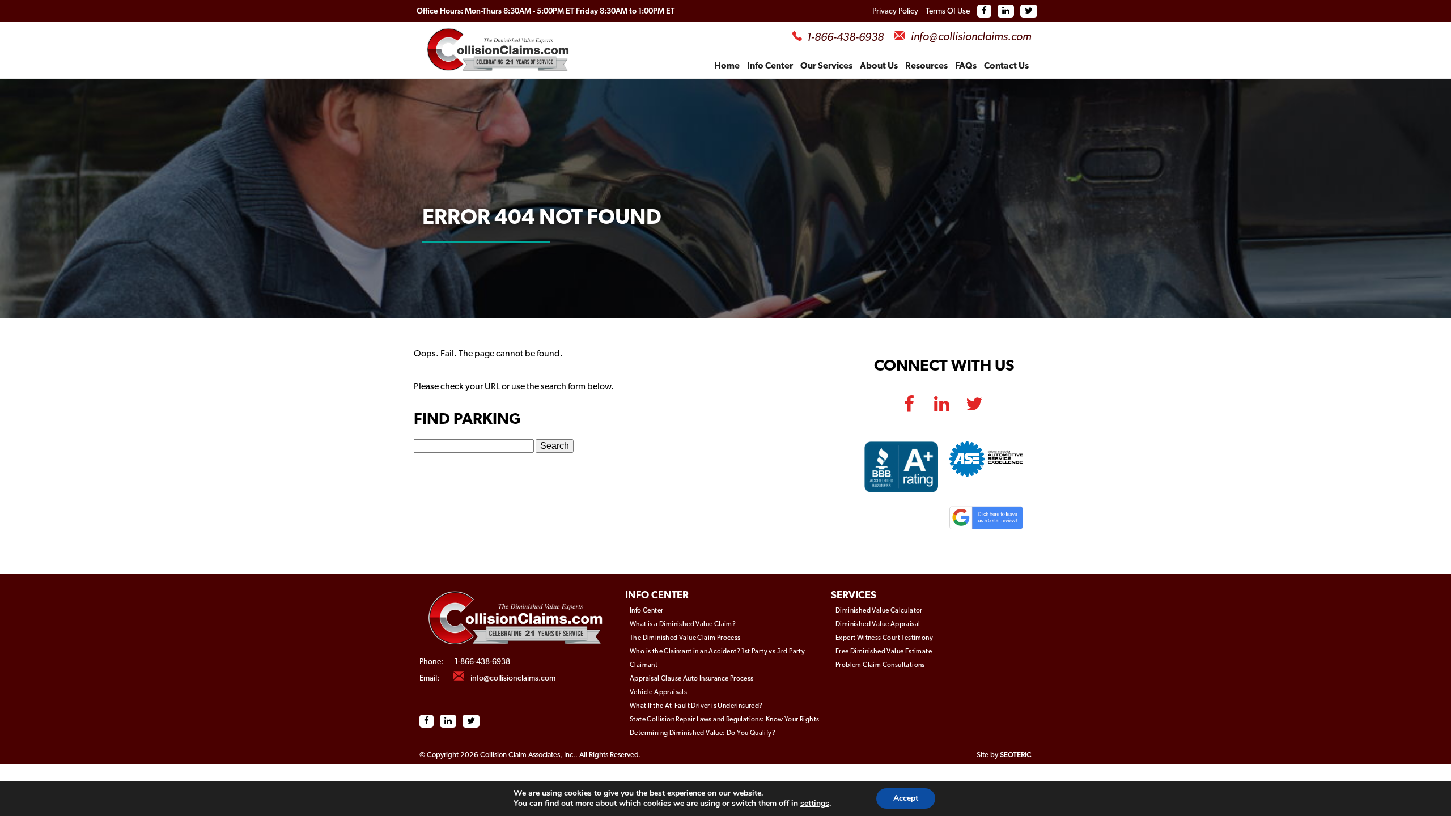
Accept (905, 798)
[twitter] (974, 398)
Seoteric (1016, 755)
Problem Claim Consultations (880, 665)
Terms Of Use (948, 11)
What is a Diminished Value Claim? (683, 624)
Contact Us (1006, 66)
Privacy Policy (895, 11)
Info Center (770, 66)
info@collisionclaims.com (971, 37)
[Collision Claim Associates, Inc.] (516, 653)
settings (814, 803)
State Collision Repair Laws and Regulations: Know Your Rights (724, 719)
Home (727, 66)
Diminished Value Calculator (879, 610)
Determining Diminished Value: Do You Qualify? (702, 733)
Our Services (826, 66)
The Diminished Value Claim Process (685, 638)
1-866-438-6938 (845, 38)
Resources (926, 66)
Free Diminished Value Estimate (883, 651)
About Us (879, 66)
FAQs (966, 66)
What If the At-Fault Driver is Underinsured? (696, 706)
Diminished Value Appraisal (877, 624)
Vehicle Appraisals (658, 692)
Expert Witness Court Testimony (884, 638)
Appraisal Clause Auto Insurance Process (692, 678)
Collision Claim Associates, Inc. (527, 755)
